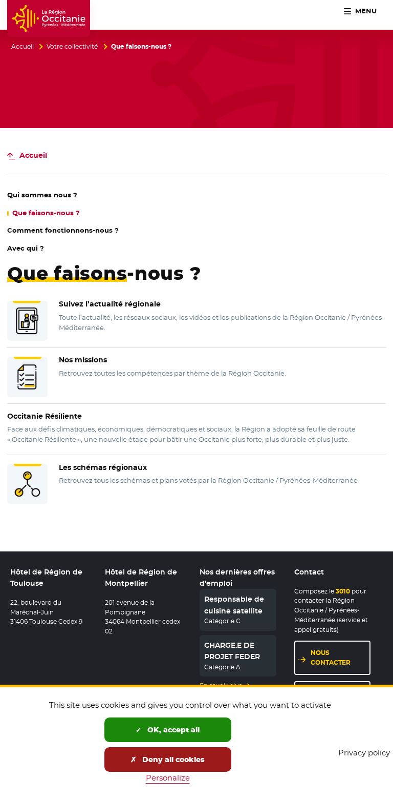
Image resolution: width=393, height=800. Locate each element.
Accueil (22, 46)
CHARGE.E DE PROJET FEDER (232, 651)
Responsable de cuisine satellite (234, 604)
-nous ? (46, 213)
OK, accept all (172, 729)
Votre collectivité (72, 46)
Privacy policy (364, 752)
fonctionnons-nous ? (63, 230)
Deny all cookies (172, 759)
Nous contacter (331, 657)
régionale (110, 304)
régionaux (103, 467)
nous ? (42, 195)
